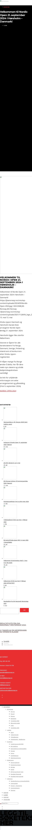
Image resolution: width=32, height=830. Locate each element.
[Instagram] (4, 697)
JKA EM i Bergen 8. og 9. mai (12, 463)
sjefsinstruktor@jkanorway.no (8, 690)
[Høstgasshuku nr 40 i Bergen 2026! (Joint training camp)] (10, 420)
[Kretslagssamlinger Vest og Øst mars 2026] (10, 499)
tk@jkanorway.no (5, 685)
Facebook (8, 645)
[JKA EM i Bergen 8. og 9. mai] (10, 461)
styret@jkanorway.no (6, 678)
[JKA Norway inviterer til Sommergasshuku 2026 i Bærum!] (10, 479)
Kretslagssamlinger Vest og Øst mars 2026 (16, 501)
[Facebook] (4, 695)
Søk (24, 610)
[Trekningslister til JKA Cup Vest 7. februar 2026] (10, 517)
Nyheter (7, 7)
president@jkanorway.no (7, 672)
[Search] (0, 803)
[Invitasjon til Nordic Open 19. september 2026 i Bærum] (10, 440)
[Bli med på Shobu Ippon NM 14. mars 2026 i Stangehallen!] (10, 538)
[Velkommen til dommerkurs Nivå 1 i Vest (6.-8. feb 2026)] (10, 558)
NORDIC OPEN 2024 (8, 391)
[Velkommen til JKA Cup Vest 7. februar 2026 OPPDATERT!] (10, 579)
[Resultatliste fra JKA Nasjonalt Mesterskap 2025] (10, 599)
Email (6, 643)
